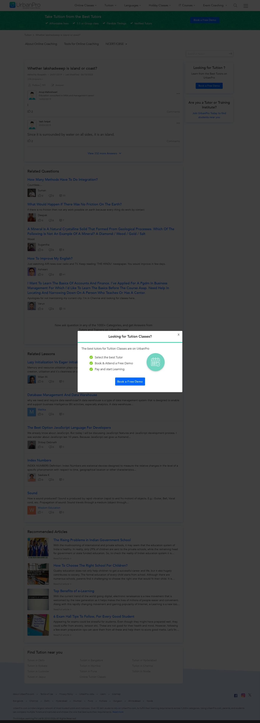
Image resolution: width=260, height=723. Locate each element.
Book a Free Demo (130, 381)
